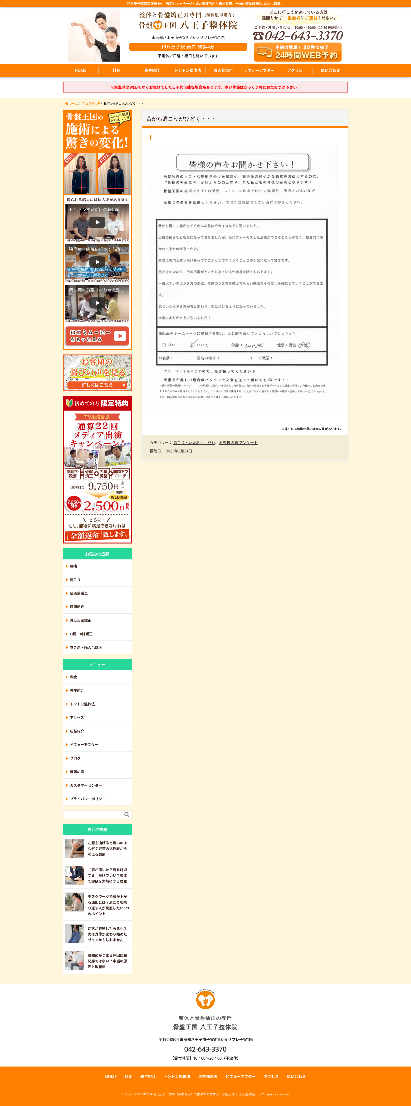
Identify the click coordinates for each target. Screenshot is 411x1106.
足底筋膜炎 (79, 593)
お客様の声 (223, 70)
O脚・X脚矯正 (81, 633)
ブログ (75, 758)
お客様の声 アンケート (238, 442)
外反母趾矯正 (80, 620)
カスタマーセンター (86, 785)
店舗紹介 (77, 731)
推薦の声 (77, 771)
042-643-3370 (205, 1048)
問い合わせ (330, 70)
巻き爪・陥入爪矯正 (86, 647)
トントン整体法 (187, 70)
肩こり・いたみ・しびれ (194, 442)
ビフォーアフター (259, 70)
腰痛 (73, 566)
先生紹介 (152, 70)
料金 (116, 70)
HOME (80, 70)
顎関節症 (77, 606)
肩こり (75, 579)
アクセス (294, 70)
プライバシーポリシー (88, 798)
